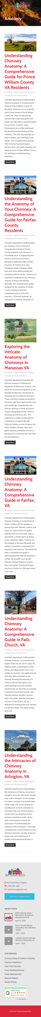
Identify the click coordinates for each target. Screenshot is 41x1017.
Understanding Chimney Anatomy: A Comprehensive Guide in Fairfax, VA (20, 492)
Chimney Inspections (13, 962)
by (21, 999)
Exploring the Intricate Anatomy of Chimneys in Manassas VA (17, 357)
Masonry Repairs (11, 978)
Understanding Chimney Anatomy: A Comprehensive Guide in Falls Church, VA (19, 632)
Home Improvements (13, 974)
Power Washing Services (14, 970)
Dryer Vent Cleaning (13, 966)
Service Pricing (11, 982)
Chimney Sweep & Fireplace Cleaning (20, 958)
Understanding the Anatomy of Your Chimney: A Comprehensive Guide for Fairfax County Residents (20, 214)
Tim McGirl (9, 92)
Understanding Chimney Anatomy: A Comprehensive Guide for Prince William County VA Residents (20, 71)
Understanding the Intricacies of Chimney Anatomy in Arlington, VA (20, 766)
